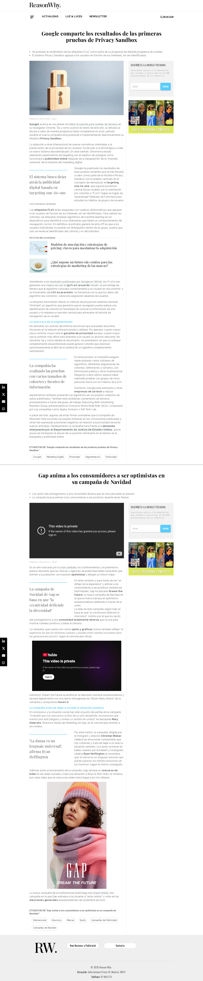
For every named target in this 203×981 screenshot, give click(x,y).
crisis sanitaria (68, 567)
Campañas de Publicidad (104, 920)
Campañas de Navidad (44, 928)
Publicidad (111, 457)
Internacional (39, 920)
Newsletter (98, 16)
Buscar (168, 17)
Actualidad (50, 16)
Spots (83, 920)
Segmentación (92, 457)
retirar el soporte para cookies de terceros (93, 124)
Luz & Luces (74, 16)
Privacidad (74, 457)
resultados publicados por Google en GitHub (76, 281)
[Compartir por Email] (3, 401)
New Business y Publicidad (83, 945)
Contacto (120, 945)
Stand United (100, 892)
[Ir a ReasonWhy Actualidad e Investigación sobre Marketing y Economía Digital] (45, 5)
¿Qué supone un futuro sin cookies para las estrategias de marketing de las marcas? (81, 264)
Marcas (70, 920)
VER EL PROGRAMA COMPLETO (151, 129)
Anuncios (56, 920)
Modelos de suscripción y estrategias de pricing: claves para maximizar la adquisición (84, 246)
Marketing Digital (55, 457)
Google (37, 457)
